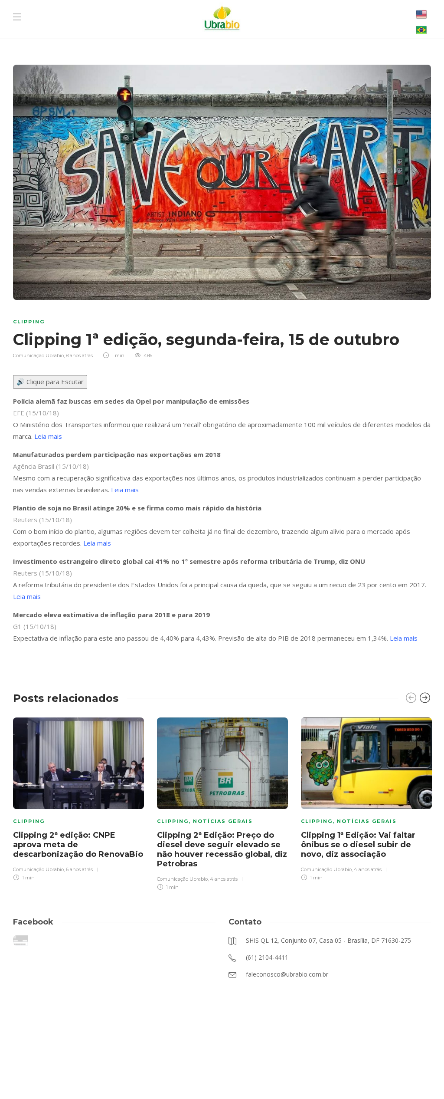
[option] (78, 798)
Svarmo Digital (308, 1077)
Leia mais (48, 436)
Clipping (29, 322)
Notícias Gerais (223, 821)
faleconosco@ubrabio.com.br (200, 1077)
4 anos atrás (224, 879)
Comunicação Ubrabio (38, 355)
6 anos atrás (79, 869)
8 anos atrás (79, 355)
